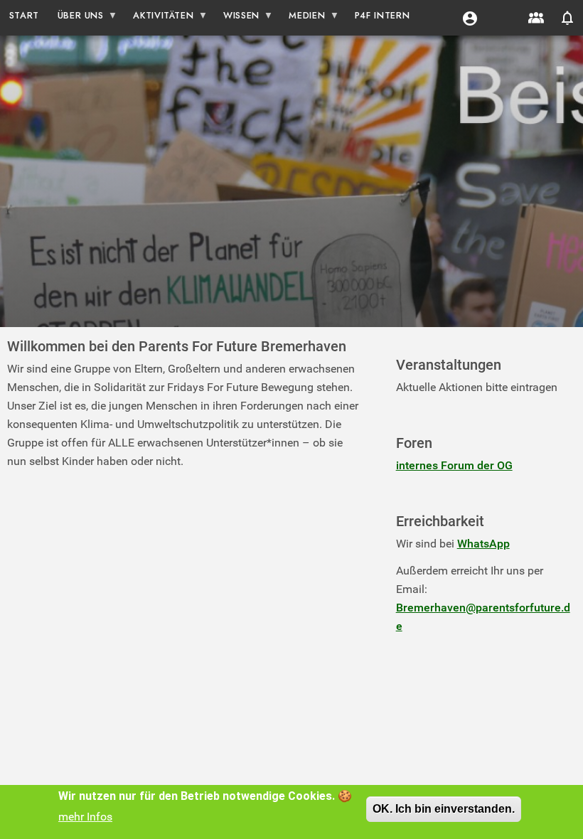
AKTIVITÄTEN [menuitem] (159, 18)
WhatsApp (483, 543)
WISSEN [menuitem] (237, 18)
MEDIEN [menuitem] (303, 18)
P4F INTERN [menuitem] (382, 15)
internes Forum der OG (454, 465)
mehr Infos (85, 816)
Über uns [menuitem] (76, 18)
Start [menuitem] (24, 15)
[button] (470, 18)
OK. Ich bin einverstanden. (444, 809)
